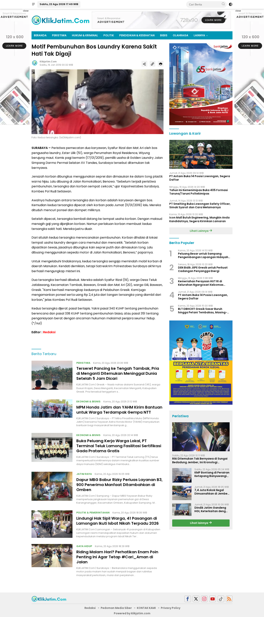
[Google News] (221, 599)
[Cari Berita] (223, 4)
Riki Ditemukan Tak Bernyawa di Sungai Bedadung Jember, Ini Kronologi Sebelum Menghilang (199, 460)
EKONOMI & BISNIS (88, 401)
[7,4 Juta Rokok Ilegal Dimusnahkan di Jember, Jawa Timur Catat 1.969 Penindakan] (182, 493)
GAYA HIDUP (84, 546)
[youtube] (212, 599)
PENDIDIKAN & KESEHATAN (137, 35)
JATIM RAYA (84, 474)
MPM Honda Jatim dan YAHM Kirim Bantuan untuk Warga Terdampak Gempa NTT (119, 410)
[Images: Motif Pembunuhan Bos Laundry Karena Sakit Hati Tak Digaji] (98, 101)
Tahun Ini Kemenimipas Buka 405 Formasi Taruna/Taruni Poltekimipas (198, 191)
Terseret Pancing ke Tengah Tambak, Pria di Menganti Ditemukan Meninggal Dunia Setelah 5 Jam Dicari (117, 373)
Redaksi (49, 332)
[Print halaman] (161, 64)
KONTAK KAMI (146, 608)
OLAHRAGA (180, 35)
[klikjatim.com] (49, 599)
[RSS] (229, 599)
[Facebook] (187, 599)
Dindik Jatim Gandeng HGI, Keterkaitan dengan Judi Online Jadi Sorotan (211, 509)
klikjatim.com (48, 61)
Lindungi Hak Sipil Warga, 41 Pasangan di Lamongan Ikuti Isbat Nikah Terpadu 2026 (117, 521)
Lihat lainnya (199, 523)
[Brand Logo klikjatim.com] (60, 20)
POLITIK (108, 35)
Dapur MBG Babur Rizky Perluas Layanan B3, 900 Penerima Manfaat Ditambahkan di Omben (119, 484)
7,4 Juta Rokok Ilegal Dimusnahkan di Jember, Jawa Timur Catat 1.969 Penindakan (211, 491)
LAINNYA (199, 35)
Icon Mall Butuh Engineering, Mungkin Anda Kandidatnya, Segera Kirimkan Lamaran (199, 219)
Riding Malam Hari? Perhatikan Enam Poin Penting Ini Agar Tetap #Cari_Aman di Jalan (117, 557)
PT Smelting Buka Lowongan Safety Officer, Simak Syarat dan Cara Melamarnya (200, 205)
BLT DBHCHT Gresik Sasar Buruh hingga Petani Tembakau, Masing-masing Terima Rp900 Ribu (202, 310)
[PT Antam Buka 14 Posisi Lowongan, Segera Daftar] (200, 154)
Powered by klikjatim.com (132, 613)
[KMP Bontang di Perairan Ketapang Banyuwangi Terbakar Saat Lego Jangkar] (182, 475)
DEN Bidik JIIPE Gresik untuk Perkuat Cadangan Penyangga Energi (203, 269)
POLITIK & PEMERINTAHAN (93, 512)
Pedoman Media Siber (116, 608)
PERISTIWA (59, 35)
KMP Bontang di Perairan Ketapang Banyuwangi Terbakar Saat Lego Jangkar (211, 474)
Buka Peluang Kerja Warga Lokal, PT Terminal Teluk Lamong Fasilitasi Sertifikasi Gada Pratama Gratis (118, 446)
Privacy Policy (170, 608)
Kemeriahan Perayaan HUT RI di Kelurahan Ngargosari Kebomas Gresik (200, 283)
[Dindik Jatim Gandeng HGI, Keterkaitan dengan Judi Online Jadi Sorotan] (182, 509)
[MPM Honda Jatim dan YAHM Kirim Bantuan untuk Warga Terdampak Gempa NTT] (52, 413)
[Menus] (33, 4)
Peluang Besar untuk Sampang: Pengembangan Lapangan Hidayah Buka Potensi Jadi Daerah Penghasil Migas (203, 255)
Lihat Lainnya (199, 231)
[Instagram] (204, 599)
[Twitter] (196, 599)
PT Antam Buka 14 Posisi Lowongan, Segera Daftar (199, 177)
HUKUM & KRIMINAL (85, 35)
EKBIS (163, 35)
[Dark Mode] (230, 4)
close (26, 10)
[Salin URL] (152, 64)
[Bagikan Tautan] (144, 64)
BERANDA (40, 35)
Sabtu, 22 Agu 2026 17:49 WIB (59, 4)
